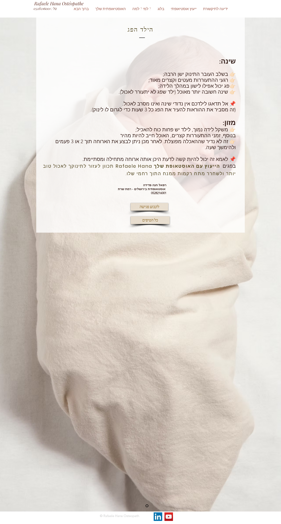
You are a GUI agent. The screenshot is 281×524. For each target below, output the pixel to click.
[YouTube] (168, 516)
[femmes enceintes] (147, 505)
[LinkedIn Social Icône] (158, 516)
